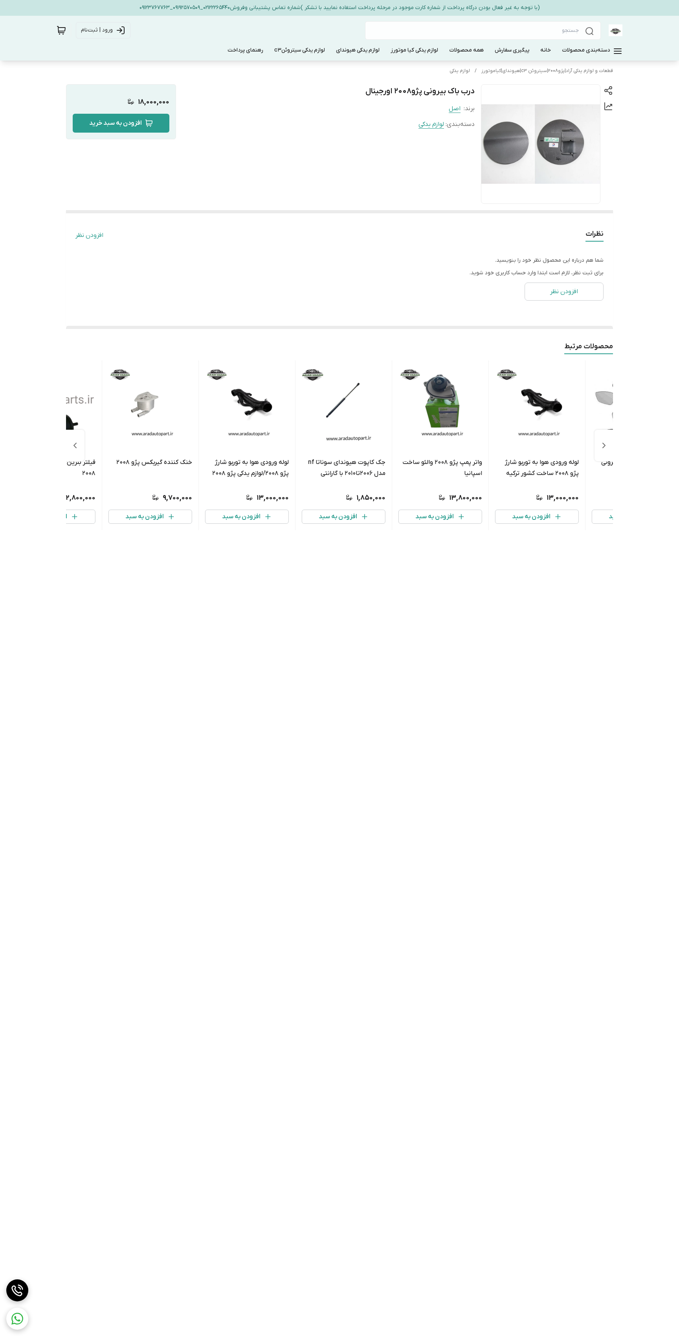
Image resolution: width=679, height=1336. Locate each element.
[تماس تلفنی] (17, 1290)
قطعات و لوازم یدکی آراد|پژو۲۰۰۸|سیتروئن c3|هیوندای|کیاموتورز (547, 71)
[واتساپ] (17, 1319)
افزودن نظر (89, 235)
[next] (75, 445)
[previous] (604, 445)
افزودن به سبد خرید (115, 123)
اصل (455, 109)
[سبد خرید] (61, 30)
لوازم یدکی (460, 71)
